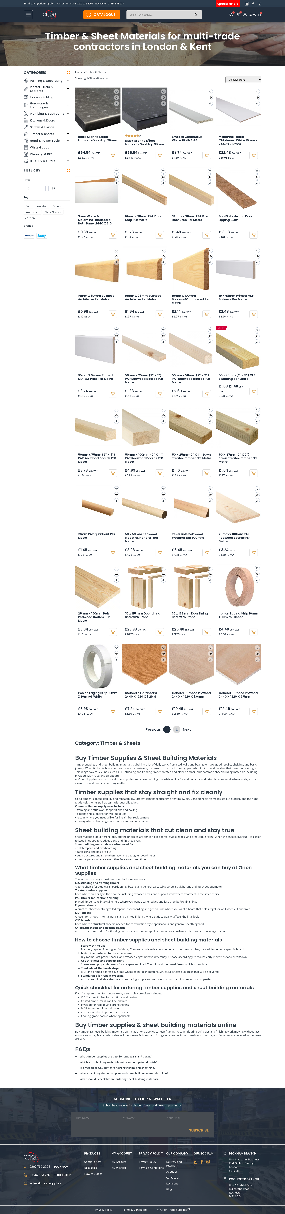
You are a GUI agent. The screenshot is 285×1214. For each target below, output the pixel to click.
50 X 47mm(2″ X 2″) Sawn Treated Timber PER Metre (238, 458)
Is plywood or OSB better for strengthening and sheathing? (117, 1068)
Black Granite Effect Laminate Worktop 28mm (97, 138)
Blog (169, 1189)
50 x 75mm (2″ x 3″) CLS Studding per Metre (237, 377)
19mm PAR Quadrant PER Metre (96, 536)
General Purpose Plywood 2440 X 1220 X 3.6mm (191, 695)
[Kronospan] (29, 236)
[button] (116, 91)
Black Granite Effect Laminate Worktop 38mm (144, 142)
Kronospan (32, 212)
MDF (90, 775)
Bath (28, 206)
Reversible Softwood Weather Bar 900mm (188, 536)
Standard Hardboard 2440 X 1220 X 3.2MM (141, 695)
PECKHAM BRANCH (242, 1153)
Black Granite (53, 212)
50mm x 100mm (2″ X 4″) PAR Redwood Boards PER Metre (144, 458)
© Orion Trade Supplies (173, 1209)
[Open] (28, 14)
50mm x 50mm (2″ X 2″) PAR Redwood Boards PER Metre (191, 378)
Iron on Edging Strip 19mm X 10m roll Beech (238, 615)
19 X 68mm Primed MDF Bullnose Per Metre (236, 297)
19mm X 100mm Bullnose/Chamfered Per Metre (191, 299)
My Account (119, 1162)
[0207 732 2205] (25, 1166)
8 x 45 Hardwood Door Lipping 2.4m (235, 218)
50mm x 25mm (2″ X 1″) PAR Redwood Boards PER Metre (144, 378)
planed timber (186, 772)
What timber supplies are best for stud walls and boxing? (116, 1056)
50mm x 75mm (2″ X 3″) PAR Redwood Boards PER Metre (97, 458)
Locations (172, 1183)
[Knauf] (41, 236)
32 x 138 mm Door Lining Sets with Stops (190, 615)
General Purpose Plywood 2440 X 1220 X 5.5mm (238, 695)
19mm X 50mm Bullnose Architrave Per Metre (96, 297)
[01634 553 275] (25, 1175)
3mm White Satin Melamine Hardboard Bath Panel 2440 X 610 (95, 220)
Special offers (92, 1162)
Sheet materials (85, 837)
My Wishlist (119, 1167)
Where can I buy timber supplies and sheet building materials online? (124, 1073)
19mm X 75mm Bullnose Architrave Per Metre (143, 297)
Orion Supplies (145, 1031)
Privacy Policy (147, 1162)
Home (79, 72)
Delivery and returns (174, 1163)
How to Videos (93, 1174)
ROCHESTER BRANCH (244, 1179)
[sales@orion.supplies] (25, 1183)
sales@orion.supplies (43, 3)
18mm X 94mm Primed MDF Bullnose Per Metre (95, 377)
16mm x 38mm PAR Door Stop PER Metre (143, 218)
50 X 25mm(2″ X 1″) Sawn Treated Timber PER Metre (191, 456)
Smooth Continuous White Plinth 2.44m (187, 138)
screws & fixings (139, 1035)
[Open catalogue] (89, 15)
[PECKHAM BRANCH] (225, 1153)
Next (187, 729)
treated (166, 772)
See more (30, 218)
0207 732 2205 (85, 3)
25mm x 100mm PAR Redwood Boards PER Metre (234, 537)
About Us (172, 1171)
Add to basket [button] (113, 155)
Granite (57, 206)
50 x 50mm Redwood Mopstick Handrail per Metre (141, 537)
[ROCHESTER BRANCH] (225, 1179)
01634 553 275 (116, 3)
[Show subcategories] (68, 80)
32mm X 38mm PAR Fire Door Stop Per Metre (190, 218)
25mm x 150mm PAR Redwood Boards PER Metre (94, 617)
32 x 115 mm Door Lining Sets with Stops (142, 615)
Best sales (90, 1167)
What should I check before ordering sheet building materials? (119, 1079)
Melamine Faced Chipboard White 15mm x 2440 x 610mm (238, 140)
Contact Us (173, 1177)
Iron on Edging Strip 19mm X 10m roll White (97, 695)
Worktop (42, 206)
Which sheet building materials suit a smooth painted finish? (118, 1062)
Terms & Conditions (151, 1167)
